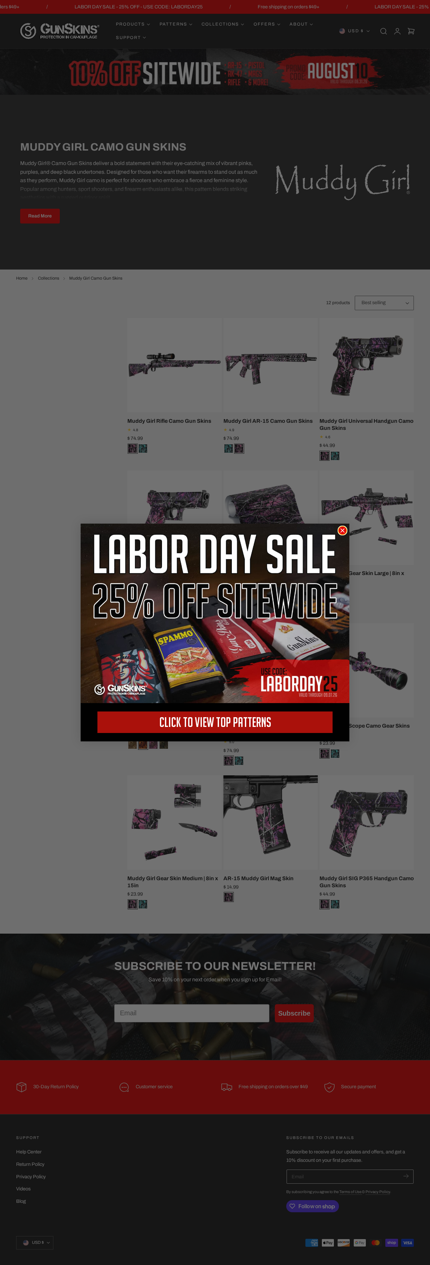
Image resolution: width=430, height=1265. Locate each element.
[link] (215, 613)
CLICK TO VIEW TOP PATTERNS (215, 722)
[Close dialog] (342, 530)
